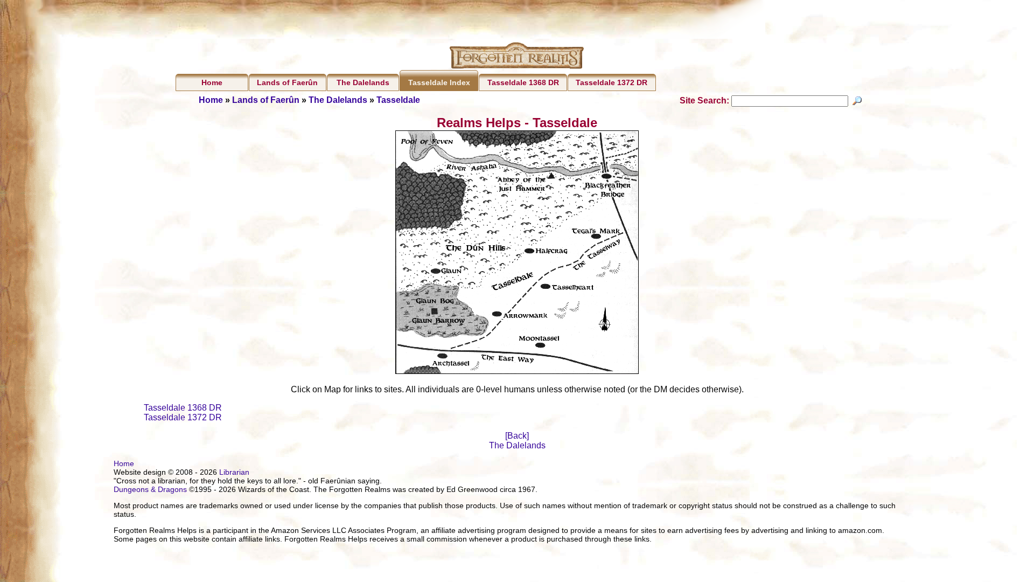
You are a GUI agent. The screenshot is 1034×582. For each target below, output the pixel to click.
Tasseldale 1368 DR (523, 82)
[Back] (517, 435)
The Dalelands (363, 82)
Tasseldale (398, 100)
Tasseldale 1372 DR (611, 82)
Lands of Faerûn (287, 82)
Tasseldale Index (439, 82)
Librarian (234, 472)
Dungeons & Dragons (150, 489)
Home (211, 82)
